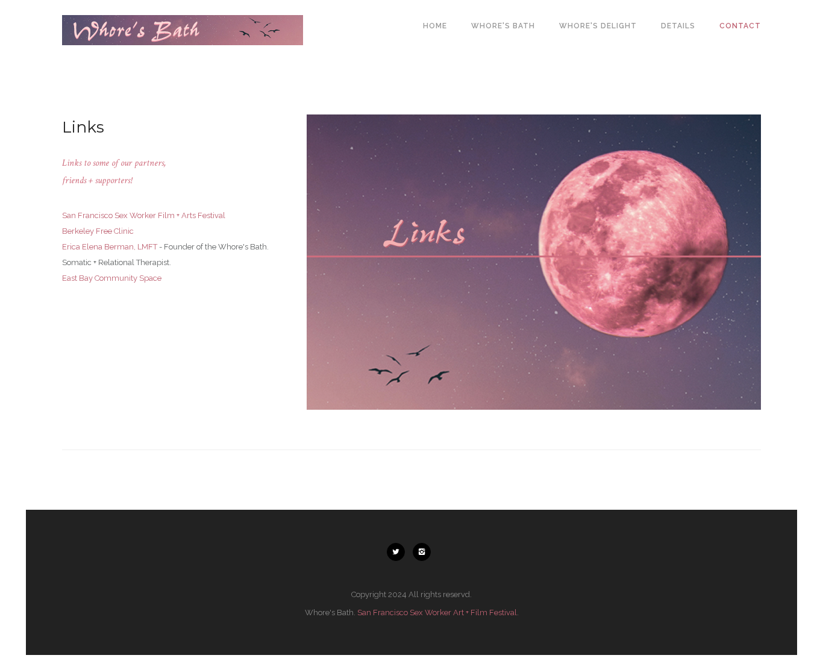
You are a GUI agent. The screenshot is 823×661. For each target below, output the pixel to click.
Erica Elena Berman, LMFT (109, 246)
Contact (740, 26)
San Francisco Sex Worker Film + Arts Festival (143, 215)
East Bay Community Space (111, 278)
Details (678, 26)
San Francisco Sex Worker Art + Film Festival (437, 612)
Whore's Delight (598, 26)
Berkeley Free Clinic (98, 231)
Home (435, 26)
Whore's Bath (503, 26)
